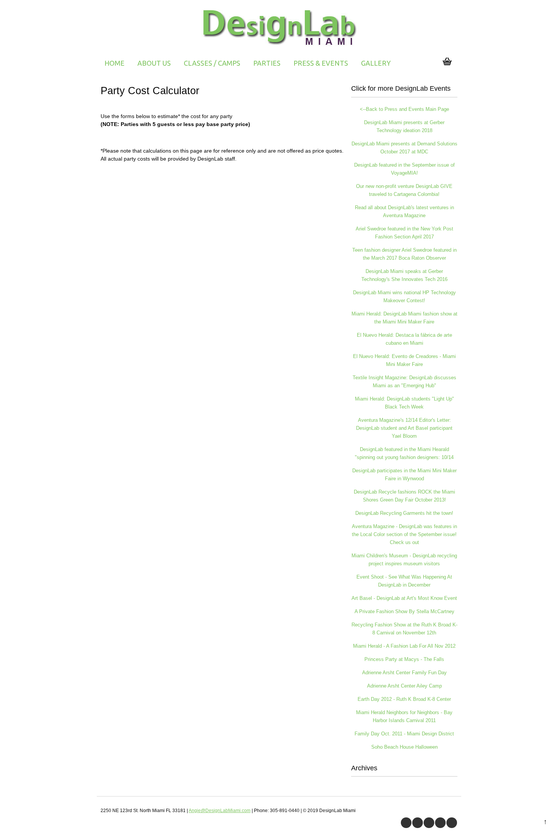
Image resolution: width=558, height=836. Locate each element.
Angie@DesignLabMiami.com (220, 810)
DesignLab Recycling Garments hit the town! (404, 513)
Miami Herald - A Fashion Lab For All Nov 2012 (404, 646)
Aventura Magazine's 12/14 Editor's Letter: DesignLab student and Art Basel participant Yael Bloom (404, 428)
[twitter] (417, 822)
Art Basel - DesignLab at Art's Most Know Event (404, 598)
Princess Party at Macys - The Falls (404, 659)
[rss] (440, 822)
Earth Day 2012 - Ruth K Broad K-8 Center (404, 699)
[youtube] (429, 822)
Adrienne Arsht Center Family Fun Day (404, 672)
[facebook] (406, 822)
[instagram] (451, 822)
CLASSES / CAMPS (212, 63)
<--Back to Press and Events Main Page (404, 109)
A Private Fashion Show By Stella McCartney (404, 611)
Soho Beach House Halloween (404, 747)
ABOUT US (154, 63)
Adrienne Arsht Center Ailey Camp (404, 686)
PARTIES (267, 63)
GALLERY (376, 63)
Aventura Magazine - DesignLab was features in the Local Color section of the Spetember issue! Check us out (404, 534)
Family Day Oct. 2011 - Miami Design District (404, 734)
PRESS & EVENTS (320, 63)
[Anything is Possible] (279, 47)
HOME (114, 63)
